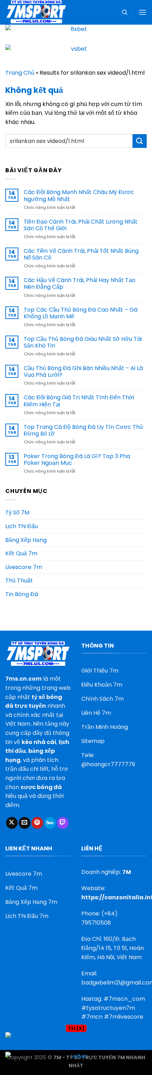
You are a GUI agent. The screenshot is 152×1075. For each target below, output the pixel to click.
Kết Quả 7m (21, 553)
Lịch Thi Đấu (21, 526)
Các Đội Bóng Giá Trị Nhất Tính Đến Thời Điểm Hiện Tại (79, 400)
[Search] (124, 12)
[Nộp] (140, 141)
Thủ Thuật (19, 580)
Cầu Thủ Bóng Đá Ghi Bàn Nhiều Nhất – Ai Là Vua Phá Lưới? (83, 371)
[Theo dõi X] (12, 823)
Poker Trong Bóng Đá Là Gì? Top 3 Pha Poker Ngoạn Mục (77, 459)
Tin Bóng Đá (21, 594)
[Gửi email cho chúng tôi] (24, 823)
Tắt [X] (76, 1028)
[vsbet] (76, 54)
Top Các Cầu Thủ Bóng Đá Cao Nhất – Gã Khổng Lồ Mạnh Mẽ (81, 313)
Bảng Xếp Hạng (26, 540)
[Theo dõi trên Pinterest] (37, 823)
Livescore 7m (23, 567)
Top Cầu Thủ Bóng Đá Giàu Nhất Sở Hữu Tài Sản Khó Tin (83, 342)
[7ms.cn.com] (40, 12)
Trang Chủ (19, 73)
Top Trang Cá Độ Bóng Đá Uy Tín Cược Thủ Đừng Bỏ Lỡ (83, 430)
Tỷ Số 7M (17, 512)
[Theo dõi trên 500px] (50, 823)
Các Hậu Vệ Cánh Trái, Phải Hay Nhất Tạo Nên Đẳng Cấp (79, 283)
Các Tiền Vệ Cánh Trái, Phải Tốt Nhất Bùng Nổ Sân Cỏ (81, 254)
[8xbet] (76, 34)
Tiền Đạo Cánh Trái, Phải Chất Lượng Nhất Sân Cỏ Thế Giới (81, 225)
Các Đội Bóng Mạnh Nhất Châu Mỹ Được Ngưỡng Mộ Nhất (79, 195)
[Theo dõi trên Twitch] (63, 823)
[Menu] (142, 12)
